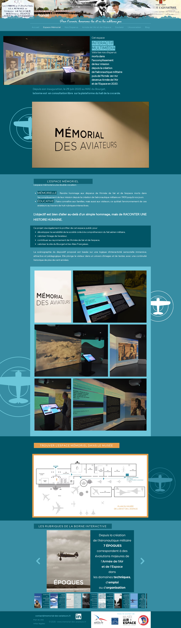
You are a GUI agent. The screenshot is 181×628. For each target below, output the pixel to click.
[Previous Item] (38, 561)
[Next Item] (142, 561)
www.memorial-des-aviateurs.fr (71, 621)
